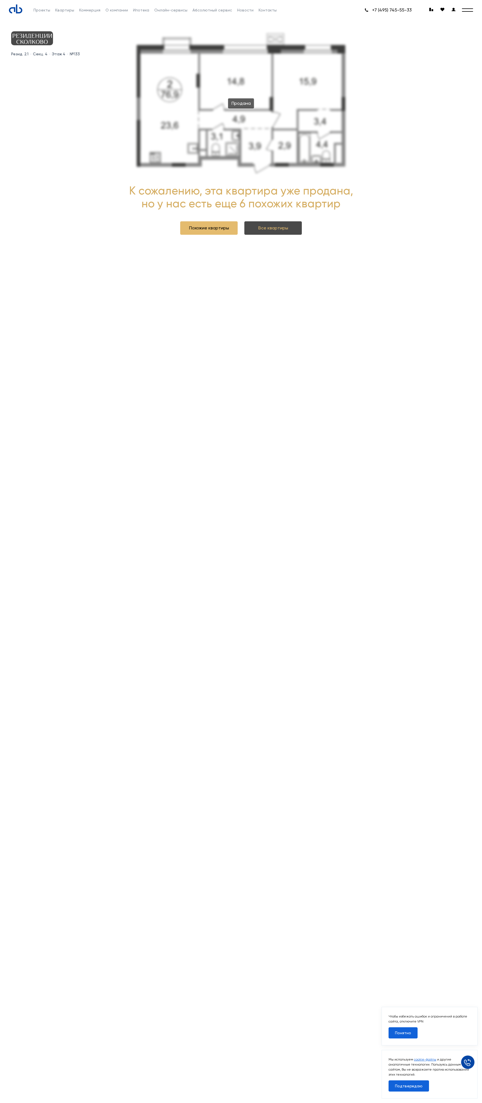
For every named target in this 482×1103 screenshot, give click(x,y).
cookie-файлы (425, 1059)
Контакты (268, 10)
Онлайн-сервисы (170, 10)
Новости (245, 10)
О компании (116, 10)
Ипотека (141, 10)
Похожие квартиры (209, 228)
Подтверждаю (409, 1086)
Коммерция (89, 10)
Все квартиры (273, 228)
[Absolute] (15, 9)
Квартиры (64, 10)
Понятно (403, 1033)
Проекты (41, 10)
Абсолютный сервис (212, 10)
